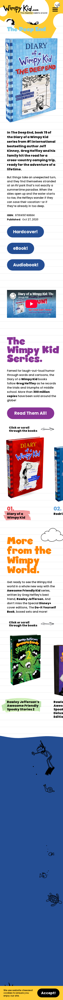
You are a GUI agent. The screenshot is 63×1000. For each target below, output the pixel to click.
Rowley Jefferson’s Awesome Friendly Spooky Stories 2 (30, 675)
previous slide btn (44, 429)
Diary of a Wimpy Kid (30, 481)
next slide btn (50, 429)
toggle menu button (55, 9)
